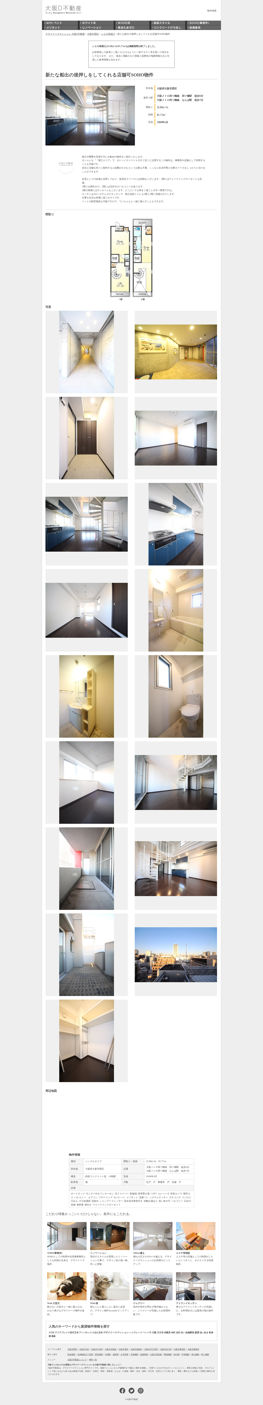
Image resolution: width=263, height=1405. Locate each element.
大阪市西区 (72, 1349)
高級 (53, 1336)
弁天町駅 (124, 1354)
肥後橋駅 (168, 1354)
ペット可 (147, 1332)
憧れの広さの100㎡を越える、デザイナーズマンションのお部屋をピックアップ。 (152, 1258)
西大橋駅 (195, 1354)
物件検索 (211, 10)
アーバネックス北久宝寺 (91, 1332)
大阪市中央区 (97, 1349)
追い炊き (204, 1332)
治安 (178, 1332)
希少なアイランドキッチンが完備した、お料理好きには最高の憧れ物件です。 (194, 1309)
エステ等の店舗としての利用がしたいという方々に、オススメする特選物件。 (194, 1258)
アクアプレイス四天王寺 (67, 1332)
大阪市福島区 (136, 1349)
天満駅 (108, 1354)
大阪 (154, 1332)
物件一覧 (93, 1360)
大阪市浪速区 (111, 1349)
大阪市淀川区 (166, 1349)
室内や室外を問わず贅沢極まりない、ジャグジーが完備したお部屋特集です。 (151, 1309)
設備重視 (190, 1332)
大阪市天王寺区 (151, 1349)
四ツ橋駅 (205, 1354)
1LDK (51, 1332)
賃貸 (197, 1332)
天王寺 (160, 1332)
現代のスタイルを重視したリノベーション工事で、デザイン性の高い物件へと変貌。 (108, 1258)
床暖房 (167, 1332)
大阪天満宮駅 (156, 1354)
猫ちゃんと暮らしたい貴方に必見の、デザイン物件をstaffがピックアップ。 (109, 1309)
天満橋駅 (134, 1354)
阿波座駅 (71, 1354)
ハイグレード (135, 1332)
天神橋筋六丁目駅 (85, 1354)
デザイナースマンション (116, 1332)
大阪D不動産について (77, 1360)
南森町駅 (144, 1354)
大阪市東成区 (180, 1349)
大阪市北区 (84, 1349)
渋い (183, 1332)
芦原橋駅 (185, 1354)
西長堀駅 (99, 1354)
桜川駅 (177, 1354)
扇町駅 (116, 1354)
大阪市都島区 (193, 1349)
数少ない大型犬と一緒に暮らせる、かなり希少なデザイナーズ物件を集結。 (65, 1309)
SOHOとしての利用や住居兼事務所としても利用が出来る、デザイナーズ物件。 (66, 1258)
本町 (173, 1332)
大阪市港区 (123, 1349)
